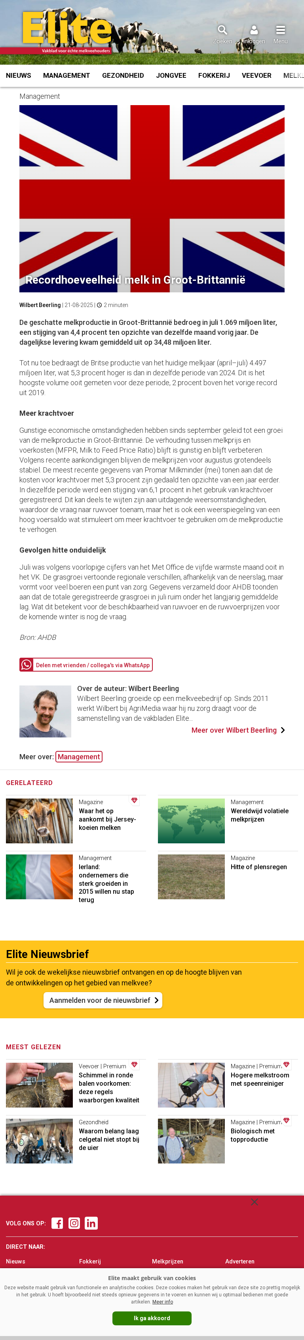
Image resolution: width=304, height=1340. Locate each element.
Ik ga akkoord (152, 1318)
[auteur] (45, 735)
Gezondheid (123, 75)
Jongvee (171, 75)
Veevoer (257, 75)
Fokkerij (214, 75)
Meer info (162, 1302)
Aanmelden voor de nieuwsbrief (99, 1000)
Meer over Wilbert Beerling (234, 730)
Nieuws (18, 75)
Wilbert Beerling (40, 305)
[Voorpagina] (66, 33)
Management (66, 75)
